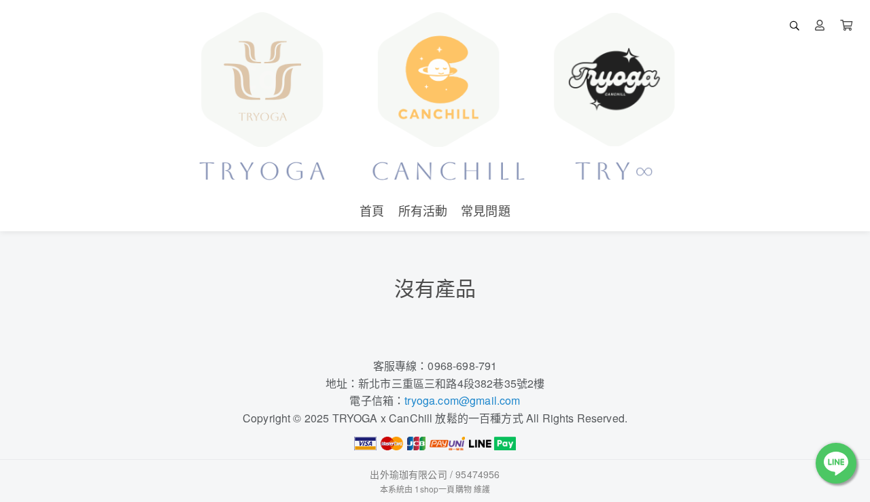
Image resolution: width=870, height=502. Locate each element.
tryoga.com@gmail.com (462, 400)
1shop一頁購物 (443, 489)
